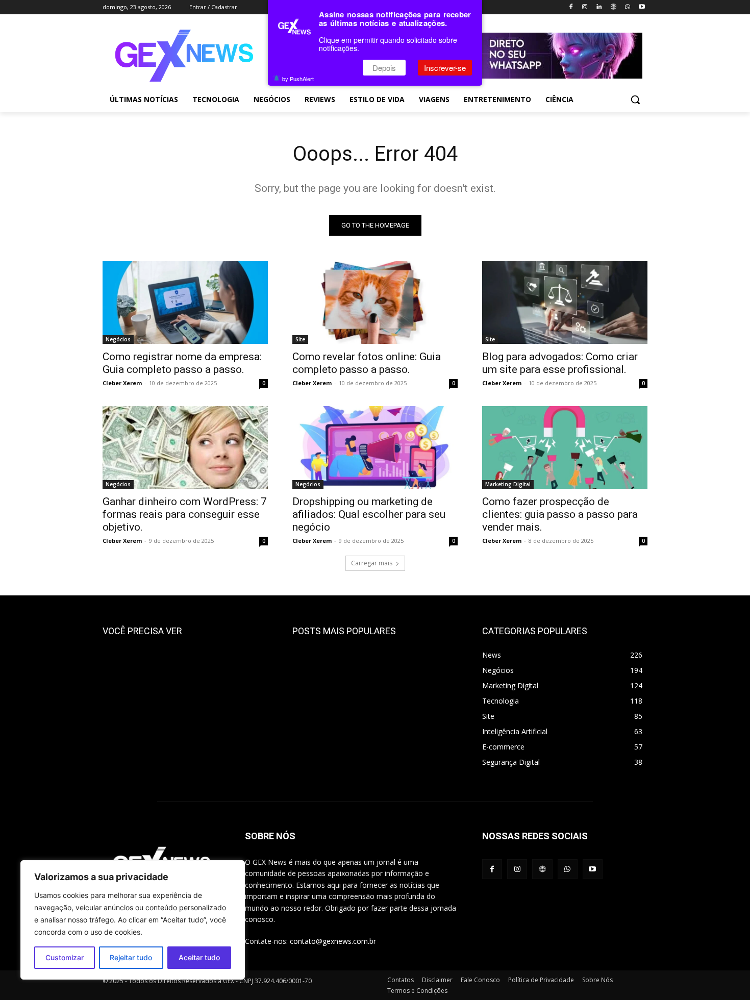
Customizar (64, 957)
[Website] (613, 7)
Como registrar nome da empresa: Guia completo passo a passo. (182, 363)
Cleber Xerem (122, 383)
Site (300, 339)
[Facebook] (571, 7)
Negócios (118, 339)
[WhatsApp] (627, 7)
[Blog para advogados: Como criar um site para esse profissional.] (564, 302)
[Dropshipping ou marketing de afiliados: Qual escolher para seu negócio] (375, 447)
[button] (635, 99)
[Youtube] (641, 7)
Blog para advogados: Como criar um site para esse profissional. (560, 363)
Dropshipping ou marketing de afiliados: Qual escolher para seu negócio (368, 514)
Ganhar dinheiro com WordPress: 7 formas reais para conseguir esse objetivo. (185, 514)
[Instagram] (585, 7)
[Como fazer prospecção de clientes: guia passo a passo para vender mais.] (564, 447)
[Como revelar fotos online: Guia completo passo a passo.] (375, 302)
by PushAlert (298, 78)
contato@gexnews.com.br (333, 941)
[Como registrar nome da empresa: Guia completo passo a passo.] (185, 302)
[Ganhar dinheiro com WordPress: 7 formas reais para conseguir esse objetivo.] (185, 447)
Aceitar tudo (199, 957)
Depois (384, 67)
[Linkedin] (599, 7)
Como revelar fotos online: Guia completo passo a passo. (366, 363)
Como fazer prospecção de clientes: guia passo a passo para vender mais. (560, 514)
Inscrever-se (445, 67)
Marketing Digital (508, 484)
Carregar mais (371, 563)
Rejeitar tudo (131, 957)
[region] (132, 920)
